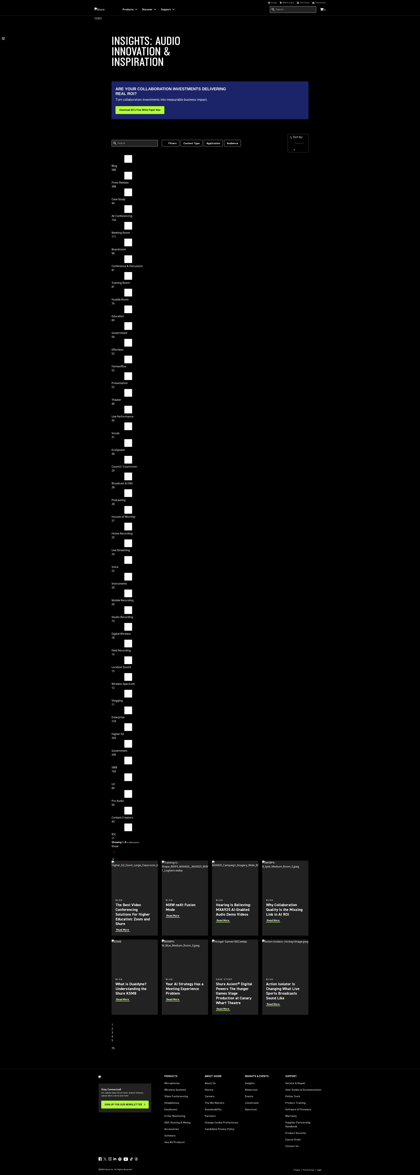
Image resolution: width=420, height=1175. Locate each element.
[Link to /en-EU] (105, 9)
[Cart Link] (322, 9)
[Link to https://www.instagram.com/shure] (110, 1159)
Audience (232, 143)
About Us (210, 1083)
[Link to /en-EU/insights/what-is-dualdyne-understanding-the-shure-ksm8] (135, 977)
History (209, 1089)
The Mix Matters (214, 1103)
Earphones (170, 1109)
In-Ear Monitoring (174, 1116)
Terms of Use (308, 1170)
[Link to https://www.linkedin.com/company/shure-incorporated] (114, 1159)
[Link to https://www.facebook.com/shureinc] (100, 1159)
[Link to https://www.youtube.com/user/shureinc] (125, 1159)
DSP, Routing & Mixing (177, 1122)
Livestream (252, 1103)
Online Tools (292, 1096)
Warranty (291, 1116)
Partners (210, 1116)
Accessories (171, 1129)
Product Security (295, 1133)
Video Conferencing (176, 1096)
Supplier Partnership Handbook (303, 1124)
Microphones (172, 1083)
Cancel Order (293, 1139)
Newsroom (251, 1089)
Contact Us (292, 1146)
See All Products (174, 1142)
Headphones (171, 1103)
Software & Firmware (298, 1109)
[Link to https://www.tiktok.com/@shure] (131, 1159)
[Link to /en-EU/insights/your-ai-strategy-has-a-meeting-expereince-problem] (185, 977)
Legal (319, 1170)
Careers (209, 1096)
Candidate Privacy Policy (219, 1129)
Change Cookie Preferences (221, 1122)
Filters (172, 143)
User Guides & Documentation (303, 1089)
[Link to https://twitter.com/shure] (105, 1159)
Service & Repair (295, 1083)
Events (249, 1096)
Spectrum (251, 1109)
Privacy (297, 1170)
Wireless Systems (175, 1089)
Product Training (295, 1103)
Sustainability (213, 1109)
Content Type (191, 143)
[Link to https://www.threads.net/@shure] (136, 1159)
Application (213, 143)
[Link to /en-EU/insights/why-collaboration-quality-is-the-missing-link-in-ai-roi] (285, 898)
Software (170, 1135)
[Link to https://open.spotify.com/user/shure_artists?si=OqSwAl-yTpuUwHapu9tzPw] (120, 1159)
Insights (249, 1083)
